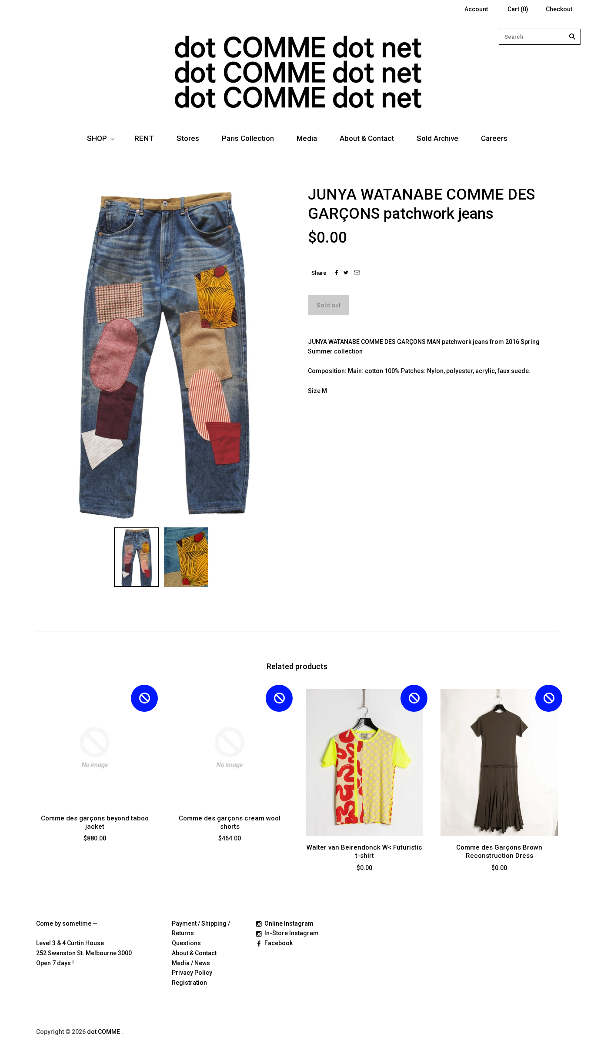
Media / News (191, 963)
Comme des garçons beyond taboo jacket (95, 822)
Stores (188, 138)
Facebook (278, 943)
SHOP (97, 138)
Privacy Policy (192, 972)
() (517, 9)
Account (476, 9)
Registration (189, 982)
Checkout (559, 9)
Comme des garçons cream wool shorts (229, 822)
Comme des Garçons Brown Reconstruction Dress (499, 851)
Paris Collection (248, 138)
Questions (186, 943)
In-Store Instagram (291, 933)
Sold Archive (437, 138)
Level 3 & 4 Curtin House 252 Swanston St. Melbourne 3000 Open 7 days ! (84, 953)
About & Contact (367, 138)
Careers (494, 138)
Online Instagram (289, 923)
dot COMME (104, 1031)
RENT (144, 138)
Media (307, 138)
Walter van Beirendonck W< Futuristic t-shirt (364, 851)
